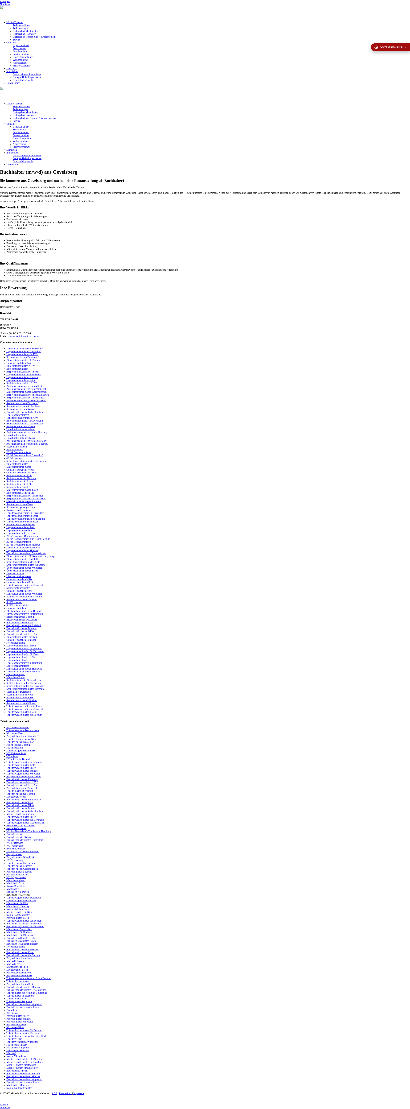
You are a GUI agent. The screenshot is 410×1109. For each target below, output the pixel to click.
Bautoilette (11, 1010)
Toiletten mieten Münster (19, 866)
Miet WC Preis (13, 964)
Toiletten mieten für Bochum (20, 793)
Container (11, 42)
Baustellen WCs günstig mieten (22, 943)
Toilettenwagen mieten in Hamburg (24, 762)
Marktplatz (11, 68)
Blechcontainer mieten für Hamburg (24, 613)
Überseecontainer (15, 573)
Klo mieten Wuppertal (17, 1047)
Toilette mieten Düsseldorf (19, 791)
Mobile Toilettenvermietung (20, 814)
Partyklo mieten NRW (17, 1015)
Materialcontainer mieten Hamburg (24, 668)
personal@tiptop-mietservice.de (24, 336)
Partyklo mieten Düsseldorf (20, 857)
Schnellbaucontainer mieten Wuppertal (25, 564)
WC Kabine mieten (16, 753)
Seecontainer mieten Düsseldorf (22, 357)
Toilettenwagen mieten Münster (22, 770)
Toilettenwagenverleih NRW (20, 750)
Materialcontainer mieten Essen (22, 489)
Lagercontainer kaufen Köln (20, 657)
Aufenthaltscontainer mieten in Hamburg (27, 432)
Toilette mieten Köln (16, 998)
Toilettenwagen (20, 28)
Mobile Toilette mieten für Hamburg (24, 1062)
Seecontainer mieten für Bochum (23, 406)
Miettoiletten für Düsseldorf (20, 935)
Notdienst (5, 4)
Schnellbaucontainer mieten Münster (24, 596)
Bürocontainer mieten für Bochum (23, 360)
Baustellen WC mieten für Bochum (24, 923)
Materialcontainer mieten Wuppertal (24, 593)
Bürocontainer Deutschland (20, 492)
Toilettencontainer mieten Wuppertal (24, 585)
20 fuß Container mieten (18, 541)
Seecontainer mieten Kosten (20, 409)
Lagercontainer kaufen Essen (21, 645)
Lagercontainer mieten (17, 415)
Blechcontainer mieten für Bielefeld (24, 611)
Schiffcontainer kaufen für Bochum (24, 683)
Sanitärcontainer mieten (18, 487)
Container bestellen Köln (19, 363)
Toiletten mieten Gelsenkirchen (22, 868)
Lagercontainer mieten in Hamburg (24, 663)
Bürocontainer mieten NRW (20, 365)
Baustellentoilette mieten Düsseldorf (24, 840)
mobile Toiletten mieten (18, 915)
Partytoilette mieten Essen (19, 958)
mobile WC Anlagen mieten (20, 825)
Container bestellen (16, 608)
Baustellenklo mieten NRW (20, 631)
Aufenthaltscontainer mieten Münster (25, 386)
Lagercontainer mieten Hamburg (22, 377)
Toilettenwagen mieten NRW (21, 767)
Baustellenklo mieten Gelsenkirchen (24, 412)
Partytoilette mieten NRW (19, 975)
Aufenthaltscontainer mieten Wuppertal (26, 389)
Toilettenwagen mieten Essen (21, 712)
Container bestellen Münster (20, 582)
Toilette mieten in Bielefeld (20, 995)
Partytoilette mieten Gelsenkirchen (23, 776)
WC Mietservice (14, 842)
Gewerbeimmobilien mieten (27, 74)
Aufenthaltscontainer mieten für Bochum (27, 443)
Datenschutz (65, 1093)
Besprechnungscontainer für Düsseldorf (26, 498)
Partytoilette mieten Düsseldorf (21, 736)
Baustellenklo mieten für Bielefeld (23, 625)
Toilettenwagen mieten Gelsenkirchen (25, 822)
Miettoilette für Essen (17, 969)
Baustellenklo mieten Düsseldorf (22, 949)
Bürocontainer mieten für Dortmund (24, 420)
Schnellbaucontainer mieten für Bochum (26, 461)
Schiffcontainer (14, 602)
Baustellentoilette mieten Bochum (23, 1073)
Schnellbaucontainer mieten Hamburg (25, 688)
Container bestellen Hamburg (21, 639)
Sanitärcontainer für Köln (19, 475)
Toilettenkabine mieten (17, 981)
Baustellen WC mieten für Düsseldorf (25, 926)
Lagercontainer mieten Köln (20, 380)
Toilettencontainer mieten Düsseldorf (25, 513)
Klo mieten (12, 1013)
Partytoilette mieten (16, 1024)
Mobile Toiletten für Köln (19, 912)
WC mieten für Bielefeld (18, 759)
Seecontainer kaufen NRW (19, 697)
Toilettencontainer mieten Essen (22, 515)
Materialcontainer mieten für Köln (23, 501)
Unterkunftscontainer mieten (20, 429)
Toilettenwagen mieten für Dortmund (25, 819)
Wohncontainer (20, 59)
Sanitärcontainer (21, 54)
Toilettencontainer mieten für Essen (24, 706)
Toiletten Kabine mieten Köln (21, 739)
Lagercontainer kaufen (17, 660)
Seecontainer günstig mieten (20, 507)
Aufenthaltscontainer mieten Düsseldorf (26, 400)
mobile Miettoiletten (16, 1056)
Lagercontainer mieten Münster (22, 550)
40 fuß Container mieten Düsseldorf (24, 455)
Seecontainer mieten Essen (19, 504)
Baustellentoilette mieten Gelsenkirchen (26, 553)
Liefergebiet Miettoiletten (25, 31)
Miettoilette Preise (15, 677)
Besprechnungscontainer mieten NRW (25, 397)
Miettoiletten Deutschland (19, 929)
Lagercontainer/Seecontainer (21, 47)
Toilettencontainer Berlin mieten (22, 730)
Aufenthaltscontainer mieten (20, 426)
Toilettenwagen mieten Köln (20, 765)
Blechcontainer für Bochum (20, 616)
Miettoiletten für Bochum (19, 932)
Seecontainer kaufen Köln (19, 694)
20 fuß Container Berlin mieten (22, 536)
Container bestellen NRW (19, 579)
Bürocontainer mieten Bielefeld (22, 559)
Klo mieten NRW (15, 1027)
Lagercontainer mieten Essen (21, 533)
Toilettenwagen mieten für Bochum (24, 714)
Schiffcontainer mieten (17, 605)
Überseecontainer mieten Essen (22, 570)
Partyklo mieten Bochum (19, 871)
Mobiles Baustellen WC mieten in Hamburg (28, 831)
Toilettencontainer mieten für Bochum (25, 518)
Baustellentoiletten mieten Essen (22, 1007)
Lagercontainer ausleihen (19, 530)
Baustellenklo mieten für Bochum (23, 955)
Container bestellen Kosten (20, 469)
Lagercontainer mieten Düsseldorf (23, 351)
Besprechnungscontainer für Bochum (25, 495)
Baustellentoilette (15, 834)
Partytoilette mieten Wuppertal (21, 788)
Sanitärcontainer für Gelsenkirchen (23, 680)
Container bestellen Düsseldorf (21, 472)
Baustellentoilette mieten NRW (22, 782)
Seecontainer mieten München (21, 599)
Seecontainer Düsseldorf (18, 691)
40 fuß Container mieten (18, 452)
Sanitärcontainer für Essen (19, 481)
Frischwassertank (21, 65)
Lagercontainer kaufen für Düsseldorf (25, 651)
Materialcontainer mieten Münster (23, 547)
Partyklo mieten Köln (17, 874)
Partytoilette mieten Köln (19, 972)
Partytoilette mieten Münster (20, 984)
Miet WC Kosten (15, 961)
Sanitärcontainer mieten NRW (21, 383)
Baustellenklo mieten (17, 1070)
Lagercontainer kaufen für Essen (22, 654)
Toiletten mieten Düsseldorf (20, 742)
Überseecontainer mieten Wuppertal (24, 567)
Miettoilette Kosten (16, 796)
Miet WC (11, 1053)
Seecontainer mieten (16, 446)
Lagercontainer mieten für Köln (22, 354)
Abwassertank (20, 62)
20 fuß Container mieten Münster (23, 544)
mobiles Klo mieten (16, 848)
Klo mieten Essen (15, 733)
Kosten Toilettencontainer (19, 510)
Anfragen (5, 1)
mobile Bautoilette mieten (19, 1088)
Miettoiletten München (17, 1050)
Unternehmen (13, 83)
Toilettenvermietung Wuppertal (22, 1041)
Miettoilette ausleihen (17, 966)
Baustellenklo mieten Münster (21, 628)
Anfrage (4, 1104)
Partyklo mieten (14, 854)
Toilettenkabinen (21, 25)
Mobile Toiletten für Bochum (21, 1064)
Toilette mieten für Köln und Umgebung (26, 992)
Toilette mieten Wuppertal (19, 1001)
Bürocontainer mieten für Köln (21, 637)
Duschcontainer (21, 51)
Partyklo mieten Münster (18, 1018)
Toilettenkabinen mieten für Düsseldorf (26, 1036)
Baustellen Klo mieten (17, 891)
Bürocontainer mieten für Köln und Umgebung (30, 556)
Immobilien (12, 71)
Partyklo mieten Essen (17, 917)
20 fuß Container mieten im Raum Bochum (28, 539)
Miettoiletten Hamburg (17, 906)
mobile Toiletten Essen (17, 909)
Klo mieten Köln (14, 747)
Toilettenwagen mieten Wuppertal (23, 773)
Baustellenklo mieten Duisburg (22, 779)
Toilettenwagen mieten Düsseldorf (23, 897)
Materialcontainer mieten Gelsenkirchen (26, 391)
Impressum (78, 1093)
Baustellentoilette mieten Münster (23, 987)
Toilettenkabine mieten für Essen (22, 1033)
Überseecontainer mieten (18, 576)
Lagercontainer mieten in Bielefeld (23, 374)
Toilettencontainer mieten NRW (22, 417)
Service (16, 39)
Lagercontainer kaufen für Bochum (24, 648)
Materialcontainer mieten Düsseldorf (24, 348)
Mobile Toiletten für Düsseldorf (22, 1067)
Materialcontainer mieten (18, 466)
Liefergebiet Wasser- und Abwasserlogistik (34, 36)
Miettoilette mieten (15, 674)
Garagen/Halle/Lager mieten (27, 77)
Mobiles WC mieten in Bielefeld (22, 851)
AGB (54, 1093)
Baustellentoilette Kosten (19, 837)
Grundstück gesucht (23, 80)
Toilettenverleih (14, 1039)
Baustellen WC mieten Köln (20, 938)
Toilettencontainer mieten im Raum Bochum (28, 978)
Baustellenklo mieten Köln (19, 622)
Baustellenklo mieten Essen (20, 952)
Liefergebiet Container (24, 34)
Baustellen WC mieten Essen (21, 940)
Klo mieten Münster (16, 1044)
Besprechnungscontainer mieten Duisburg (27, 394)
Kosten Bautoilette (15, 642)
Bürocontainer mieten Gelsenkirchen (24, 423)
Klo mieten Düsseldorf (17, 727)
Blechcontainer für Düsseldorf (21, 619)
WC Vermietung (14, 845)
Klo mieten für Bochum (18, 744)
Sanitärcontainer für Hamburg (21, 478)
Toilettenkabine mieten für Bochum (24, 1030)
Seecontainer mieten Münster (21, 703)
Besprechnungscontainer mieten (22, 371)
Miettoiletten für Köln (17, 903)
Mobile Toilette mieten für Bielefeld (24, 1059)
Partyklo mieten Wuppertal (19, 1021)
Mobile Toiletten (14, 22)
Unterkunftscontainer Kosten (21, 438)
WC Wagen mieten (16, 877)
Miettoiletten (12, 889)
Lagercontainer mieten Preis (20, 527)
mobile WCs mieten (16, 828)
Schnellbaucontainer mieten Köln (23, 562)
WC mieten (12, 756)
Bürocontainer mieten (17, 368)
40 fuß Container (15, 458)
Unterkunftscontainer (17, 435)
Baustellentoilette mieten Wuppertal (24, 1004)
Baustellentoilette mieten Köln (21, 634)
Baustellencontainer (23, 57)
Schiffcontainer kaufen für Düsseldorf (25, 686)
